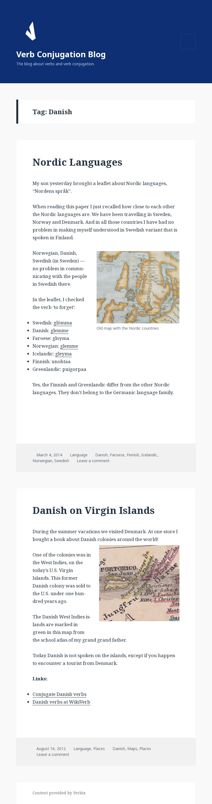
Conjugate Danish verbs (59, 694)
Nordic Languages (77, 161)
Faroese (117, 454)
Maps (132, 748)
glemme (59, 330)
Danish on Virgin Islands (94, 510)
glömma (63, 322)
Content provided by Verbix (59, 792)
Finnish (133, 454)
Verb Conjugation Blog (61, 54)
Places (99, 748)
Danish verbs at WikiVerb (61, 702)
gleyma (63, 353)
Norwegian (42, 460)
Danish (101, 454)
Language (79, 454)
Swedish (61, 460)
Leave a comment (93, 460)
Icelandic (149, 454)
